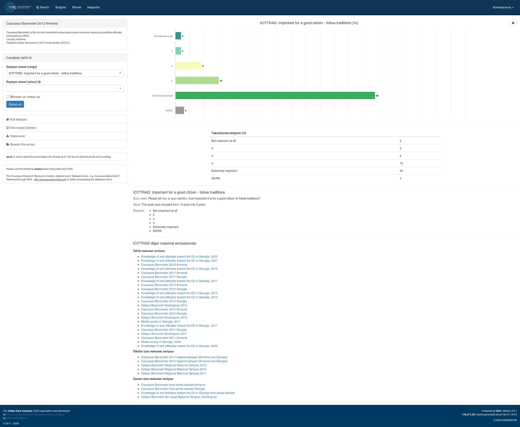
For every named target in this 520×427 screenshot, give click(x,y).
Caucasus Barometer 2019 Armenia (164, 264)
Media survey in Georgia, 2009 (161, 342)
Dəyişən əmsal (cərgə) (21, 67)
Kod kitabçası (18, 119)
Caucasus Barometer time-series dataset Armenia (173, 385)
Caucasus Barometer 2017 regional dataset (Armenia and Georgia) (184, 357)
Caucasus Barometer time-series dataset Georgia (173, 389)
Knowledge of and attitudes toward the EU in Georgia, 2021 (179, 260)
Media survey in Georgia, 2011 (161, 321)
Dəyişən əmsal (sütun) (21, 82)
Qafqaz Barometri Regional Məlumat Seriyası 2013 (173, 365)
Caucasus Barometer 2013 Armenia (164, 309)
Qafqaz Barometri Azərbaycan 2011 (164, 334)
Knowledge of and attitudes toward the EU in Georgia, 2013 (179, 297)
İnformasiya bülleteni (23, 128)
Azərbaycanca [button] (502, 7)
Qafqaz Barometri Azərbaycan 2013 (164, 305)
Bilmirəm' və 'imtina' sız (25, 97)
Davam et (15, 104)
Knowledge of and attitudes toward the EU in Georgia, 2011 (179, 325)
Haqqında (93, 7)
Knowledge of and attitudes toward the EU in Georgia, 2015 (179, 293)
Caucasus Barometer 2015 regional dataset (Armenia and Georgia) (184, 361)
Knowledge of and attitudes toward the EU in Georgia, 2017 (179, 281)
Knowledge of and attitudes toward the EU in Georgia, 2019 (179, 269)
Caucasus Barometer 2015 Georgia (164, 289)
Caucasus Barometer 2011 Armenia (164, 338)
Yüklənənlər (17, 136)
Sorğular (60, 7)
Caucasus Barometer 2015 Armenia (164, 285)
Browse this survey (22, 144)
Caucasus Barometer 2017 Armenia (164, 273)
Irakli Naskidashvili (16, 417)
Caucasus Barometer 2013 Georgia (164, 301)
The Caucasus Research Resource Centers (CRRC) (35, 414)
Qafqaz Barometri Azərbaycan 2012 (164, 317)
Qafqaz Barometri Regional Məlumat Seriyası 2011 (173, 373)
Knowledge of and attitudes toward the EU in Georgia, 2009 (179, 346)
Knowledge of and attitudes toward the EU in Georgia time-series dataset (188, 393)
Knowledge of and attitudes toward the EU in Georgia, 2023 (179, 256)
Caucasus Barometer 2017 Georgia (164, 277)
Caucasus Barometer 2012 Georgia (164, 313)
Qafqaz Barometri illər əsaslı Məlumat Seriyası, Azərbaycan (179, 397)
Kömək (76, 7)
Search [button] (44, 7)
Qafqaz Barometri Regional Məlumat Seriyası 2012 (173, 369)
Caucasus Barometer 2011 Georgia (164, 329)
